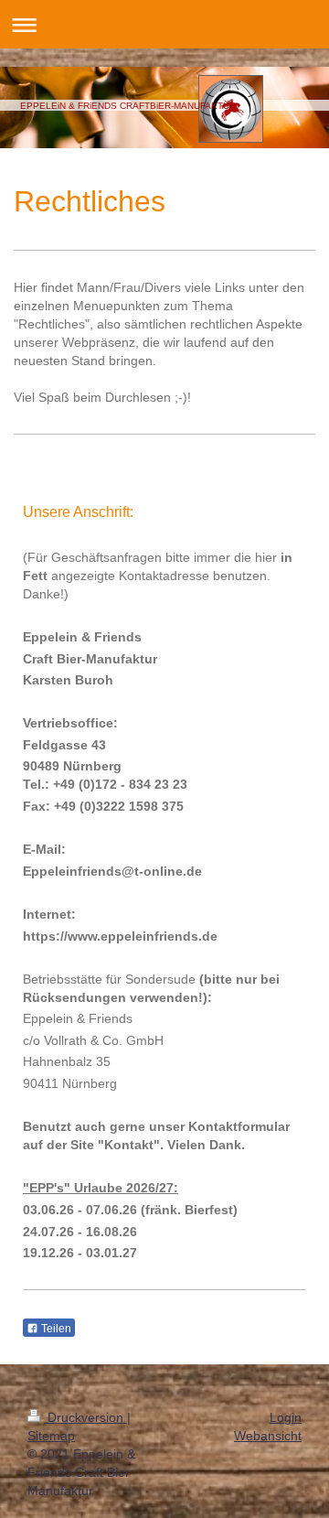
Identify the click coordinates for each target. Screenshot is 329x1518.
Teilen (54, 1328)
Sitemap (51, 1435)
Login (286, 1417)
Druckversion (85, 1417)
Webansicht (268, 1435)
